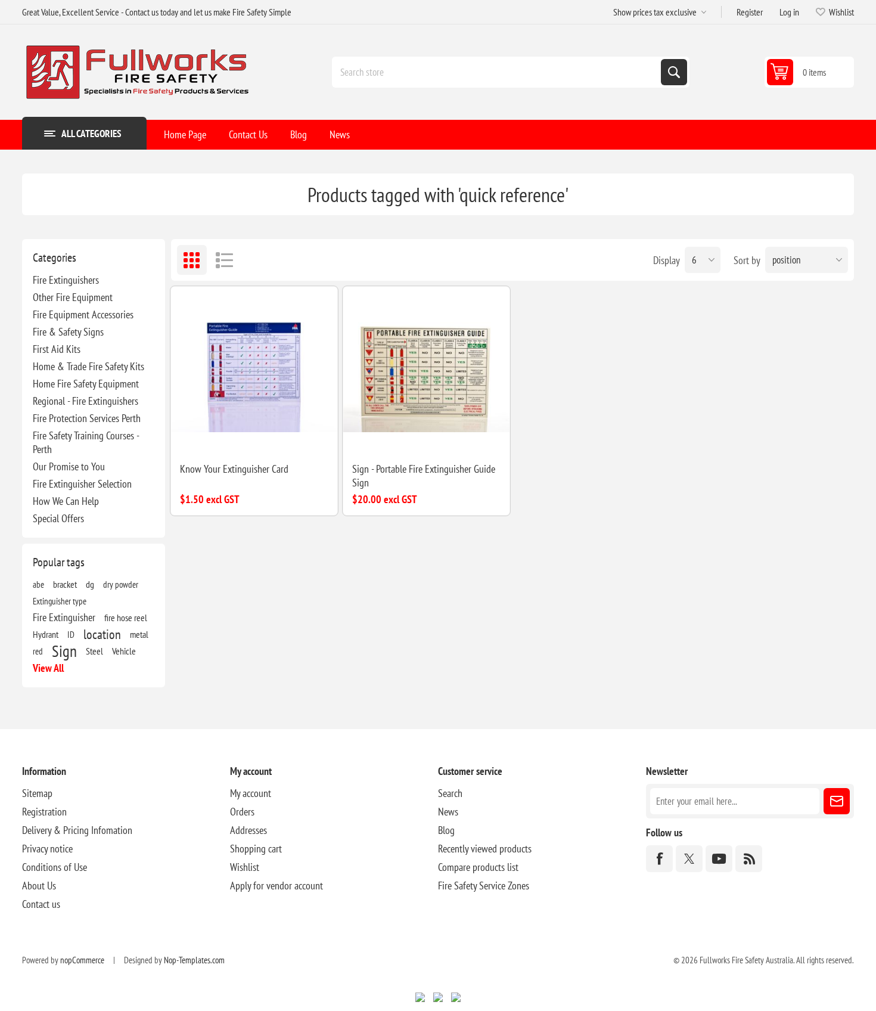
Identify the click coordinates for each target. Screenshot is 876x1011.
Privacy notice (47, 848)
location (102, 634)
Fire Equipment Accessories (83, 314)
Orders (242, 811)
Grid (192, 260)
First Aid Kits (56, 349)
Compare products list (478, 867)
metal (139, 634)
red (38, 651)
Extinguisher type (59, 601)
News (448, 811)
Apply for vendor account (276, 885)
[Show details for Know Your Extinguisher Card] (254, 370)
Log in (789, 12)
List (225, 260)
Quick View (240, 434)
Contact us (41, 904)
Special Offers (58, 518)
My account (250, 793)
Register (750, 12)
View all (48, 668)
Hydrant (45, 634)
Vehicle (124, 651)
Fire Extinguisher (64, 617)
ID (70, 634)
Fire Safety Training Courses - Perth (86, 442)
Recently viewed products (485, 848)
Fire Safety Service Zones (483, 885)
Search (674, 72)
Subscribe (837, 801)
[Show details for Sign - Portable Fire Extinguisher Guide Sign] (426, 370)
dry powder (120, 584)
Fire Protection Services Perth (87, 418)
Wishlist (244, 867)
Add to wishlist (190, 434)
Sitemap (37, 793)
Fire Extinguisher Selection (82, 484)
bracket (65, 584)
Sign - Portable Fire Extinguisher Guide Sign (423, 475)
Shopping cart (256, 848)
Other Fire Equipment (73, 297)
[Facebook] (659, 858)
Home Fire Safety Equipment (86, 383)
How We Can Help (66, 501)
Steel (94, 651)
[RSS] (748, 858)
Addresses (248, 830)
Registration (44, 811)
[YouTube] (719, 858)
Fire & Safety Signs (68, 332)
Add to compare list (215, 434)
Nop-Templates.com (194, 960)
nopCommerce (82, 960)
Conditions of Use (54, 867)
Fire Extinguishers (66, 280)
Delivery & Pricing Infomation (77, 830)
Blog (446, 830)
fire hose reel (125, 618)
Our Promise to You (69, 466)
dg (90, 584)
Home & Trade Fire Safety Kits (88, 366)
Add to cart (291, 434)
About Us (39, 885)
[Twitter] (689, 858)
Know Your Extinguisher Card (234, 469)
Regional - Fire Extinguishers (85, 401)
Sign (64, 651)
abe (38, 584)
